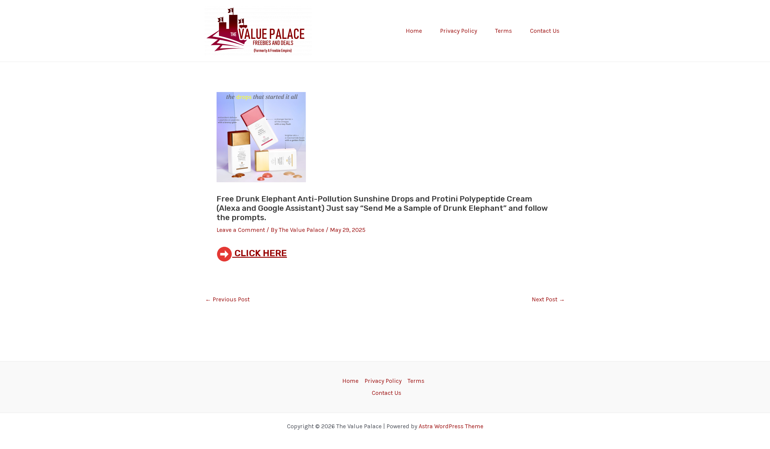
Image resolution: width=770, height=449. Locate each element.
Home (414, 30)
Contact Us (544, 30)
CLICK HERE (259, 253)
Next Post (548, 300)
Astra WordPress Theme (451, 426)
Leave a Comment (241, 229)
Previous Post (227, 300)
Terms (503, 30)
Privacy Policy (458, 30)
